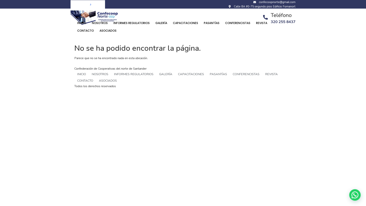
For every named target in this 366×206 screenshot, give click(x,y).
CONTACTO (85, 31)
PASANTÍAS (211, 23)
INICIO (81, 23)
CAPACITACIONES (185, 23)
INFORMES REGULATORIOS (131, 23)
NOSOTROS (100, 23)
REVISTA (261, 23)
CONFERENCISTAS (237, 23)
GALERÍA (161, 23)
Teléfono (281, 15)
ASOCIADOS (108, 31)
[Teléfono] (265, 17)
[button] (355, 195)
